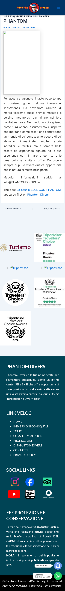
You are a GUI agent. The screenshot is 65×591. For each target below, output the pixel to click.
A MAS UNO (20, 586)
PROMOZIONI (22, 440)
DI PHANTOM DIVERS (27, 445)
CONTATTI (20, 450)
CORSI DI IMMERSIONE (28, 436)
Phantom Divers (38, 194)
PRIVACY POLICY (24, 455)
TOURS (17, 431)
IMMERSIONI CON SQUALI (30, 426)
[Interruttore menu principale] (58, 7)
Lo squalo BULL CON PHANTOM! (39, 189)
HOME (17, 421)
